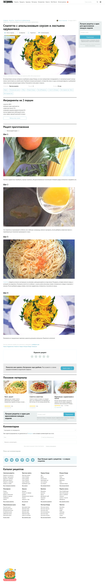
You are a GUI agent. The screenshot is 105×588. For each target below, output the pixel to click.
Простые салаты (26, 475)
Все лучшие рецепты (8, 501)
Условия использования (62, 419)
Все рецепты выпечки (46, 501)
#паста (5, 346)
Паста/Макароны (41, 90)
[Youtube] (27, 460)
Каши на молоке (26, 515)
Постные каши (44, 513)
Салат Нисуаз (25, 480)
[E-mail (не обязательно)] (59, 437)
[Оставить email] (50, 414)
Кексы (42, 494)
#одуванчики (10, 346)
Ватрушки (43, 491)
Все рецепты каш (26, 517)
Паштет (24, 497)
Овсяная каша (25, 508)
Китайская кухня (7, 512)
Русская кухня (6, 507)
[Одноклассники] (17, 460)
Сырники (5, 493)
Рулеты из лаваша (26, 493)
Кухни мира (6, 517)
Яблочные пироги (7, 480)
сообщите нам (35, 344)
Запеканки (6, 497)
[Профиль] (101, 2)
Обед (23, 90)
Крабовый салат (26, 483)
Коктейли (62, 507)
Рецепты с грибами (8, 478)
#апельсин (34, 346)
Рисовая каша (25, 510)
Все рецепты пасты (64, 501)
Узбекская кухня (7, 513)
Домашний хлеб (45, 496)
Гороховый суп (44, 480)
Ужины (5, 499)
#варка (21, 346)
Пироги (43, 499)
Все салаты (25, 485)
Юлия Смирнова (63, 20)
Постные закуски (45, 508)
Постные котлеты (45, 515)
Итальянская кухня (15, 90)
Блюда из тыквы (7, 483)
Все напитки (63, 517)
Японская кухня (7, 515)
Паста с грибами (64, 494)
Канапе (24, 494)
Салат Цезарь (25, 478)
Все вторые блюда (64, 485)
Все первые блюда (45, 485)
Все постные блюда (46, 517)
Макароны (62, 499)
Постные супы (44, 510)
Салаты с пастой (64, 497)
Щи (41, 475)
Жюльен (24, 491)
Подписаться (69, 414)
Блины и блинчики (8, 494)
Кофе (61, 510)
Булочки (43, 493)
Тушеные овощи (64, 483)
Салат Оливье (25, 477)
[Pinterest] (22, 460)
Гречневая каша (26, 507)
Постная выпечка (45, 512)
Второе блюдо (31, 90)
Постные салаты (45, 507)
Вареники (62, 480)
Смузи (61, 515)
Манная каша (25, 512)
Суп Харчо (43, 483)
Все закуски (25, 501)
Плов (61, 477)
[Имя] (21, 437)
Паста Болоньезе (64, 493)
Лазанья (62, 496)
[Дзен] (33, 460)
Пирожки (43, 497)
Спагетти (5, 282)
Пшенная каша (26, 513)
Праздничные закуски (27, 496)
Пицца (5, 491)
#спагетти (16, 346)
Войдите (30, 433)
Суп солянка (44, 482)
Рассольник (44, 478)
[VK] (12, 460)
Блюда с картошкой (8, 477)
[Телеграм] (6, 460)
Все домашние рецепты (9, 485)
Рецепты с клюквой (8, 482)
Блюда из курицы (7, 496)
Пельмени (62, 478)
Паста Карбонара (64, 491)
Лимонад (62, 512)
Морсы (61, 508)
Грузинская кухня (7, 508)
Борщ (42, 477)
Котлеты (62, 475)
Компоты (62, 513)
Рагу (61, 482)
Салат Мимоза (25, 482)
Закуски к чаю (25, 499)
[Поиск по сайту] (91, 2)
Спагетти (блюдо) (53, 90)
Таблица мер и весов (15, 118)
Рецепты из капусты (8, 475)
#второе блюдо (27, 346)
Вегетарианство (8, 93)
